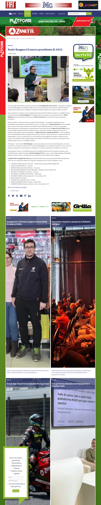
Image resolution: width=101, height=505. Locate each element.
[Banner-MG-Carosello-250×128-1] (82, 211)
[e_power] (88, 9)
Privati (16, 468)
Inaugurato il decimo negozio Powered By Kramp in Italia (27, 222)
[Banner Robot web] (61, 211)
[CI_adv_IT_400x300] (83, 122)
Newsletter (62, 14)
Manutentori (17, 465)
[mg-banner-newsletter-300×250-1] (83, 61)
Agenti (17, 473)
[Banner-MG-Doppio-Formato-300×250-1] (83, 103)
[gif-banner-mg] (50, 35)
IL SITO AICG (15, 191)
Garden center (16, 471)
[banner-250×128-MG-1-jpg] (18, 211)
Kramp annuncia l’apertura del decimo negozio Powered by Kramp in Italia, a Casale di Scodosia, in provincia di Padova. (27, 371)
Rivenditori (16, 463)
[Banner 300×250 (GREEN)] (83, 81)
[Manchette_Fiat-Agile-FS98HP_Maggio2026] (11, 8)
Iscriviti (15, 491)
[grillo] (40, 211)
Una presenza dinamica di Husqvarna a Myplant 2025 (71, 384)
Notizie (10, 45)
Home (8, 38)
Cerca (89, 14)
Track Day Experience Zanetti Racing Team (28, 383)
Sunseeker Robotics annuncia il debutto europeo (71, 222)
